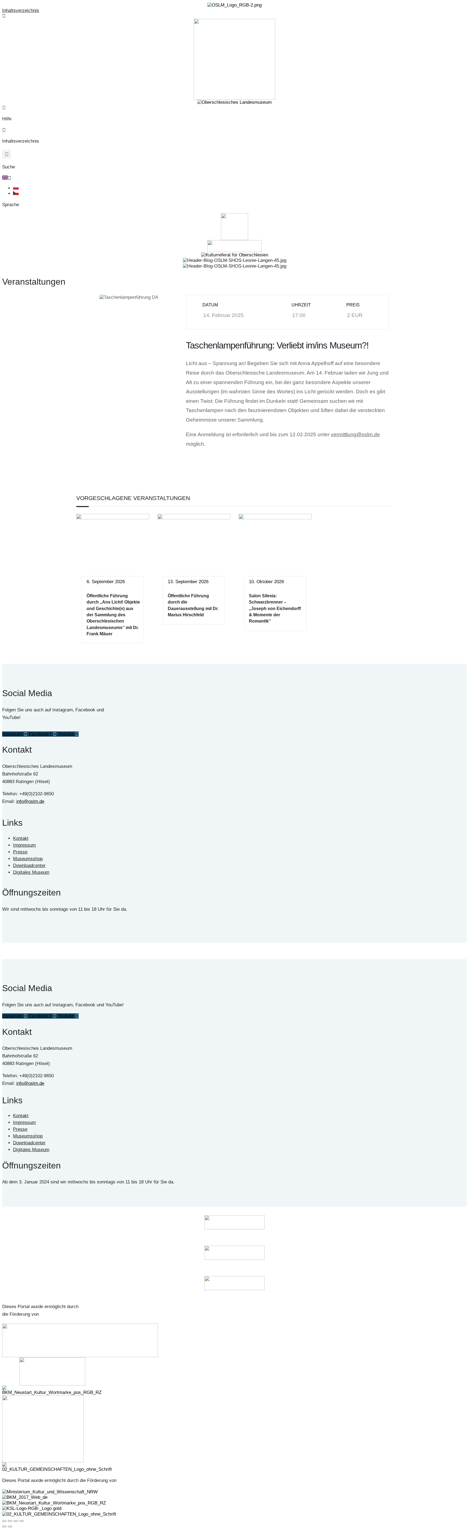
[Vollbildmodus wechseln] (10, 1521)
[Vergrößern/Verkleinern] (4, 1521)
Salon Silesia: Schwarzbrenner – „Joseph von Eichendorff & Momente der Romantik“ (275, 608)
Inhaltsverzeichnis (20, 10)
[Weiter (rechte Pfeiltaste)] (10, 1526)
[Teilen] (16, 1521)
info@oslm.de (30, 801)
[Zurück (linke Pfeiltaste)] (4, 1526)
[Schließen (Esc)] (21, 1521)
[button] (6, 154)
